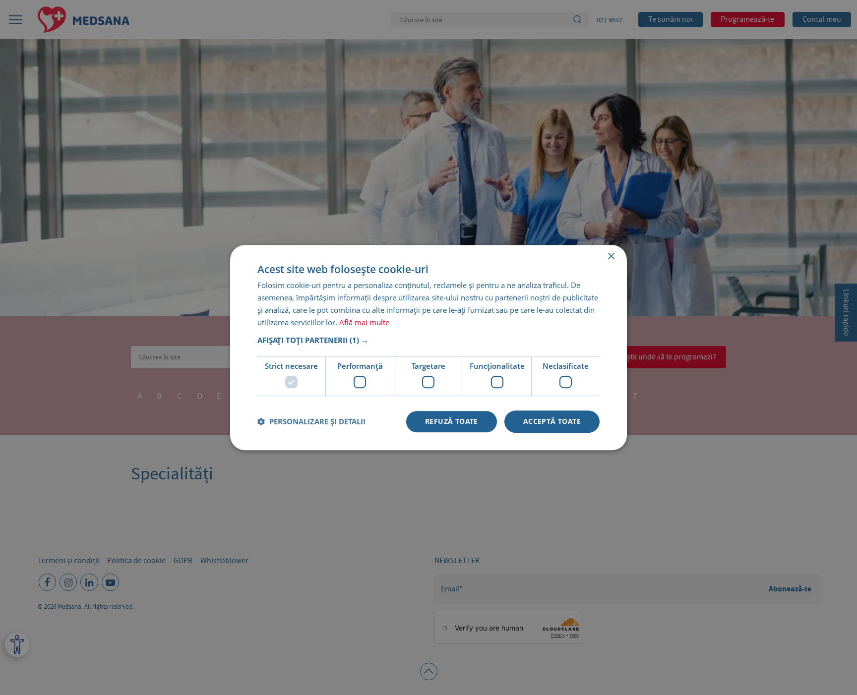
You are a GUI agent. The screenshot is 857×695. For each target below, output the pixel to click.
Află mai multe (364, 322)
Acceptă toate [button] (552, 421)
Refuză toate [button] (451, 421)
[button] (428, 340)
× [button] (610, 256)
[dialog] (428, 347)
